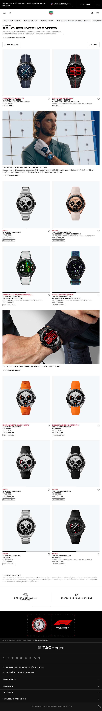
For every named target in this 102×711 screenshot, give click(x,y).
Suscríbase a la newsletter (20, 672)
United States (59, 4)
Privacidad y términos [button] (14, 699)
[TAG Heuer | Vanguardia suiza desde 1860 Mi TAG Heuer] (51, 647)
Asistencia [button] (8, 692)
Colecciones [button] (9, 680)
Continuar (87, 4)
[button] (92, 13)
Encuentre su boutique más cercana (25, 667)
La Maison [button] (7, 686)
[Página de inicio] (51, 13)
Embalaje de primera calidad (76, 598)
